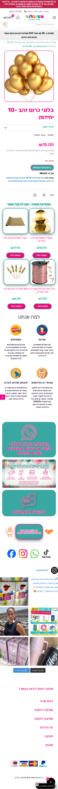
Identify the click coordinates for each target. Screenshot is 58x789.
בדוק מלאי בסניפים (42, 167)
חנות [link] (40, 42)
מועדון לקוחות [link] (15, 11)
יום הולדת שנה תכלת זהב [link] (34, 181)
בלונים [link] (32, 42)
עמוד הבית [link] (51, 42)
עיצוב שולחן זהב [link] (15, 181)
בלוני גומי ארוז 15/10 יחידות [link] (32, 178)
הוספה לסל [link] (41, 255)
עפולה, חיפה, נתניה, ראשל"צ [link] (37, 11)
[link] (2, 397)
